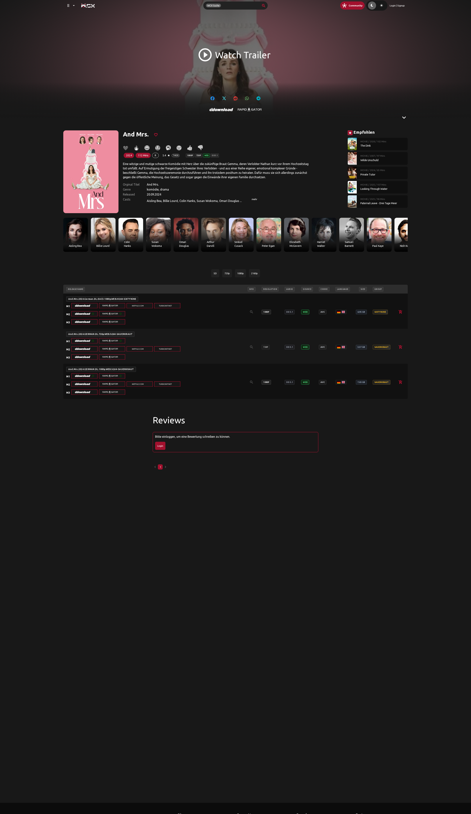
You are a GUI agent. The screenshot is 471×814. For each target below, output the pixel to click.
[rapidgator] (250, 109)
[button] (84, 305)
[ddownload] (221, 109)
